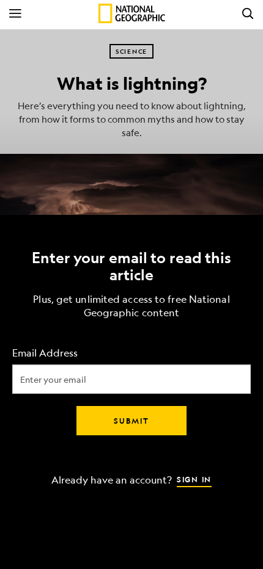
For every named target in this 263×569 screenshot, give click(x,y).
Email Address (45, 353)
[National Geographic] (131, 13)
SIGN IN (194, 479)
